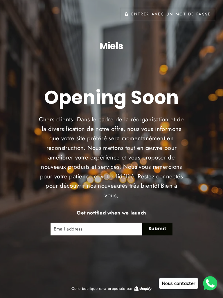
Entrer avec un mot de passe (171, 14)
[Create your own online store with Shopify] (143, 288)
